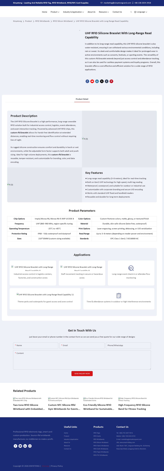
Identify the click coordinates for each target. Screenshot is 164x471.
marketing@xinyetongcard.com (117, 3)
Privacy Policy (57, 466)
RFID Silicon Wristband (63, 21)
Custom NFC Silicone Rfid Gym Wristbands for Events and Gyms (63, 407)
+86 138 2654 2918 (142, 3)
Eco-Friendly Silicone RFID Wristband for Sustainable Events (97, 407)
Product (28, 21)
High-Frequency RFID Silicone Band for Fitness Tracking (134, 407)
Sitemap (45, 466)
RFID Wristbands (42, 21)
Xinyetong (17, 21)
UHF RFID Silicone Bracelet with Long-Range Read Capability (102, 21)
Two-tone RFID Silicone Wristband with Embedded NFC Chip (28, 407)
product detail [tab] (82, 99)
